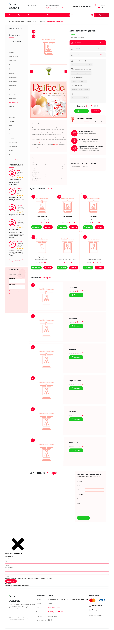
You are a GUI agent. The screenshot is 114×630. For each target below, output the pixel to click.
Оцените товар (81, 499)
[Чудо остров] (42, 245)
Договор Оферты (41, 620)
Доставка (31, 15)
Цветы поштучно (15, 28)
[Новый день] (93, 204)
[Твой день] (46, 296)
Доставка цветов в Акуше (16, 21)
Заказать (37, 227)
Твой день (73, 287)
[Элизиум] (46, 358)
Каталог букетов (31, 21)
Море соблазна (75, 381)
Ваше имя (12, 278)
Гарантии (21, 15)
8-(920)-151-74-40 (55, 8)
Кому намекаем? (9, 556)
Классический (74, 443)
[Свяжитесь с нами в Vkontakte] (87, 6)
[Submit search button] (92, 15)
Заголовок (80, 494)
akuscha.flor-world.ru (19, 618)
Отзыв (78, 503)
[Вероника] (46, 327)
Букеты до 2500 (14, 35)
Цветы (11, 107)
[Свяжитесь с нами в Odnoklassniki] (84, 6)
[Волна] (68, 245)
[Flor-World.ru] (16, 6)
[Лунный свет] (68, 204)
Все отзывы (17, 261)
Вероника (73, 318)
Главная (11, 15)
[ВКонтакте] (49, 620)
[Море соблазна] (42, 204)
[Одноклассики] (51, 620)
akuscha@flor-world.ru (54, 608)
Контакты (50, 15)
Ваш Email (12, 284)
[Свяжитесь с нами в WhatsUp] (90, 6)
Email (78, 485)
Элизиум (72, 349)
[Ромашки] (46, 420)
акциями (86, 121)
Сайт (78, 490)
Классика (42, 21)
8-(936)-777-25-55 (55, 612)
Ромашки (72, 412)
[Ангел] (93, 245)
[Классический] (46, 451)
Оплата (40, 15)
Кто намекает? (9, 567)
